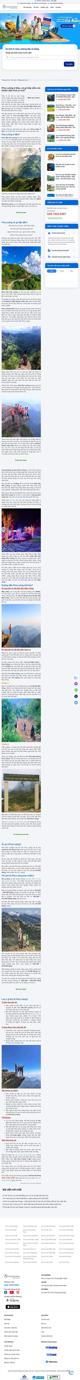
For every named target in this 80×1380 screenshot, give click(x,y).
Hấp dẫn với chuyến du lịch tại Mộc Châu (65, 165)
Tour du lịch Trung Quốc (13, 1256)
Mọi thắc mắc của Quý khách (57, 208)
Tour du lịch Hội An (11, 1236)
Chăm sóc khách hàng (11, 1354)
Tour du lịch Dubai (47, 1256)
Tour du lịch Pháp (46, 1262)
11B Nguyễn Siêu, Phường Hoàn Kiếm (53, 1285)
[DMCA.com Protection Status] (53, 1377)
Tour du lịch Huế (46, 1230)
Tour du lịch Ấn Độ (65, 1256)
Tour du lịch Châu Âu (30, 1262)
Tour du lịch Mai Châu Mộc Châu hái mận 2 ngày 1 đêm (22, 215)
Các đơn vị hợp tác (10, 1328)
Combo (58, 7)
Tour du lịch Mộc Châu (66, 1226)
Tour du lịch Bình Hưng (48, 1239)
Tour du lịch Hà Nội (11, 1226)
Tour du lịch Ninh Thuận (31, 1239)
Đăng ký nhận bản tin (11, 1358)
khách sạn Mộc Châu (19, 675)
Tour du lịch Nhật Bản (48, 1253)
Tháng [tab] (62, 271)
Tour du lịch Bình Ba (65, 1239)
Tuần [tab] (51, 271)
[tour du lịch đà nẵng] (40, 31)
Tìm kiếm (69, 64)
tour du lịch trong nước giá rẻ (26, 1155)
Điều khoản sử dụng (11, 1336)
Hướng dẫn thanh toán (11, 1350)
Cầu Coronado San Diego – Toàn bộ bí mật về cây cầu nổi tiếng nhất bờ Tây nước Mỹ (35, 1201)
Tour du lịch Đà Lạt (29, 1249)
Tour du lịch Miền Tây (48, 1249)
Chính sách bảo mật (11, 1332)
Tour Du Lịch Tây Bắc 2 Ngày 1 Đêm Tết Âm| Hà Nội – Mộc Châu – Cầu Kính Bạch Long (66, 177)
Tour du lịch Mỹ (64, 1262)
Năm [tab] (71, 271)
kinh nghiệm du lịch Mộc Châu (16, 822)
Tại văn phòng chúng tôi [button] (60, 250)
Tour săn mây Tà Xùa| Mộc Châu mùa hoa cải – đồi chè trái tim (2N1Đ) (65, 187)
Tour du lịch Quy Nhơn (30, 1236)
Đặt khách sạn (46, 1328)
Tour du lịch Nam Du (12, 1243)
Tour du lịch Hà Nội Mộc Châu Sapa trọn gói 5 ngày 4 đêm (24, 992)
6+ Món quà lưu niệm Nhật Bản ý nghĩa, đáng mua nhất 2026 (26, 1198)
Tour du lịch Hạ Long (30, 1226)
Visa (52, 7)
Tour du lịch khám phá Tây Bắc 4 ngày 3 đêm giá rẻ (21, 837)
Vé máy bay (27, 7)
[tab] (62, 233)
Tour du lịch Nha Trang (66, 1236)
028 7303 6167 (8, 1178)
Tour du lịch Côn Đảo (12, 1249)
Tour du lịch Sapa (11, 1230)
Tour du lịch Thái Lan (12, 1253)
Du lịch (36, 7)
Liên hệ (6, 1323)
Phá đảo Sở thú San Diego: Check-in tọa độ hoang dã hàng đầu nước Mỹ (30, 1207)
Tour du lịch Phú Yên (48, 1236)
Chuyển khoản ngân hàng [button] (61, 257)
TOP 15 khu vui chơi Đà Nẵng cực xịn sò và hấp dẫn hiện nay (26, 1195)
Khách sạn (44, 7)
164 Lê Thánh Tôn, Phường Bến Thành (54, 1278)
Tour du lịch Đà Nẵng (66, 1230)
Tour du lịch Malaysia (30, 1253)
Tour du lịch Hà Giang (48, 1226)
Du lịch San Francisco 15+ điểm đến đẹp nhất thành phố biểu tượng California (32, 1204)
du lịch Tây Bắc (16, 500)
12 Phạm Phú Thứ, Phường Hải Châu (53, 1292)
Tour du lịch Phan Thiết (12, 1239)
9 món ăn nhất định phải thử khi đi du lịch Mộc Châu (65, 155)
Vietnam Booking (12, 129)
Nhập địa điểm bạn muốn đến (19, 53)
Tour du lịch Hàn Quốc (66, 1253)
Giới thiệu (7, 1319)
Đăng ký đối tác (9, 1362)
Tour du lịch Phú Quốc (66, 1243)
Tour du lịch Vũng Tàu (48, 1243)
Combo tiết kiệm (46, 1336)
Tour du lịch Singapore (66, 1249)
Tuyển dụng (8, 1346)
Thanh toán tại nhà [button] (58, 233)
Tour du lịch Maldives (12, 1262)
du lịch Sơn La (36, 1014)
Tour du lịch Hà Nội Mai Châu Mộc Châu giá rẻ (21, 463)
